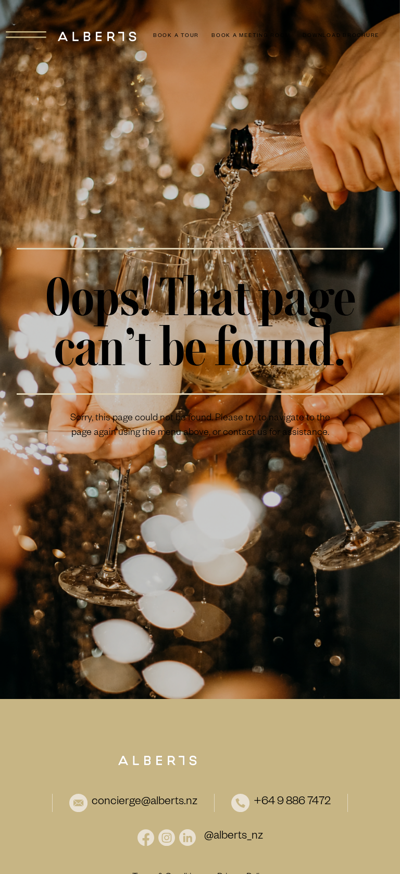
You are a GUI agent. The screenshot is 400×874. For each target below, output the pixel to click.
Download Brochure (341, 36)
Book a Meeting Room (250, 36)
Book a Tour (176, 36)
